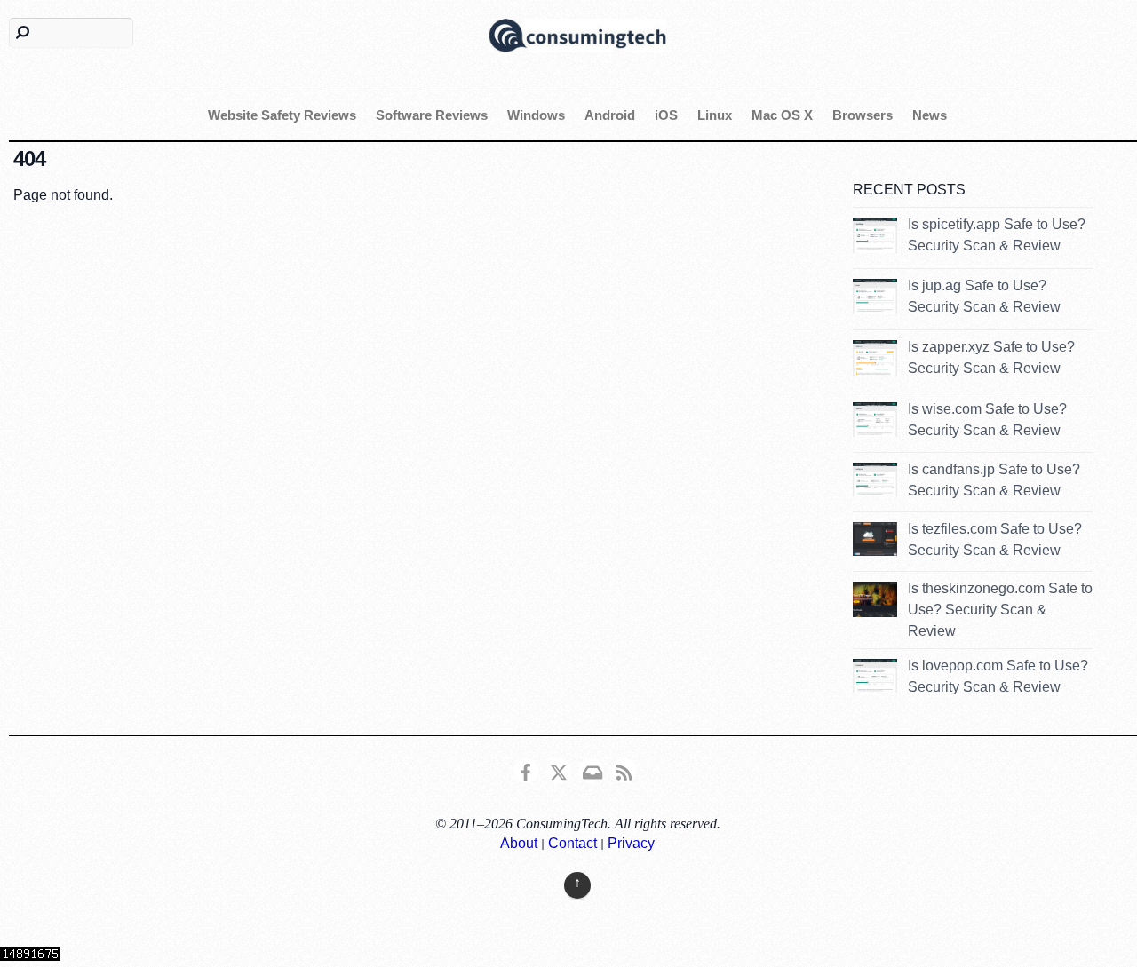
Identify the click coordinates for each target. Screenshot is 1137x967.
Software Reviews (432, 115)
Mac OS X (782, 115)
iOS (666, 115)
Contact (572, 843)
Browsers (862, 115)
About (518, 843)
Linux (714, 115)
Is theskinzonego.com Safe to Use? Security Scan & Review (1000, 609)
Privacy (631, 843)
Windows (536, 115)
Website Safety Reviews (282, 115)
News (929, 115)
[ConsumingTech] (577, 33)
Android (609, 115)
